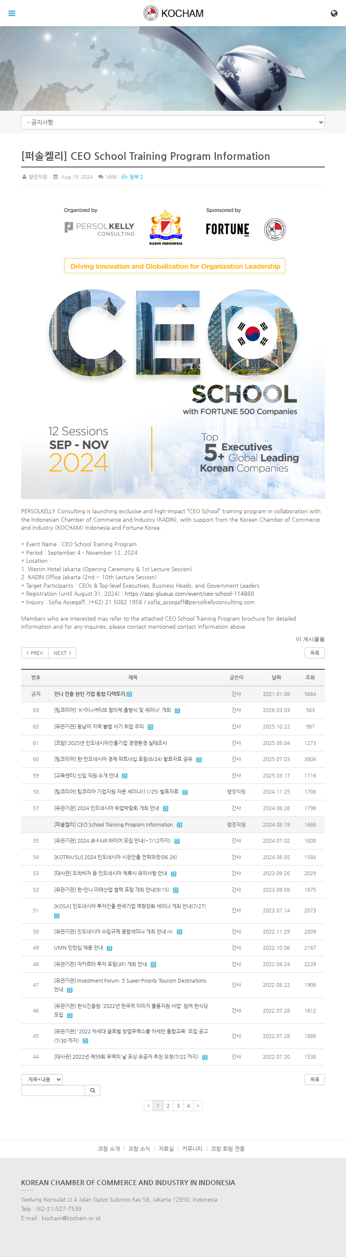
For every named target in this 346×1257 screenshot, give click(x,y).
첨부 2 (135, 177)
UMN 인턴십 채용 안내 (78, 947)
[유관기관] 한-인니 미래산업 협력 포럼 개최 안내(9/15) (111, 890)
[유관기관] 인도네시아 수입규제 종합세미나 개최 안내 (110, 931)
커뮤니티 (192, 1148)
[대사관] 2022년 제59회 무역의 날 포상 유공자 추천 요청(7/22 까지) (126, 1057)
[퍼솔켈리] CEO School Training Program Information (113, 824)
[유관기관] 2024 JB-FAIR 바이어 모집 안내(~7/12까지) (112, 840)
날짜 (276, 677)
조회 (310, 677)
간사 (236, 694)
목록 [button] (314, 1079)
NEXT (61, 653)
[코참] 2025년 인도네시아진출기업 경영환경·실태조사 (110, 743)
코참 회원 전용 (228, 1148)
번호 (36, 677)
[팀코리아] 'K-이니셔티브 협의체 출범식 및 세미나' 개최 (112, 710)
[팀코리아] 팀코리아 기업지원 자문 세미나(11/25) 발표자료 (116, 791)
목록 (314, 653)
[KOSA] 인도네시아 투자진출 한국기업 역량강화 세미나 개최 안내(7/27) (130, 906)
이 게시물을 (310, 639)
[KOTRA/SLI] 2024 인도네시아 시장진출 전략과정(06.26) (115, 857)
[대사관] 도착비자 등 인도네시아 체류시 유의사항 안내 (110, 873)
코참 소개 (109, 1148)
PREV (35, 653)
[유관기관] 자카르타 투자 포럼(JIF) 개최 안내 (100, 964)
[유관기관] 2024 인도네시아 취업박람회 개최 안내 (106, 808)
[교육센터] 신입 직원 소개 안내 (86, 775)
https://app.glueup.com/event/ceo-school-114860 (189, 593)
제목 (133, 677)
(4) (170, 931)
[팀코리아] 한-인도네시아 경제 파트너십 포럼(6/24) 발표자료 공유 (123, 759)
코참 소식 (139, 1148)
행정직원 (37, 177)
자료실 (166, 1148)
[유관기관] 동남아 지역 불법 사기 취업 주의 (99, 726)
